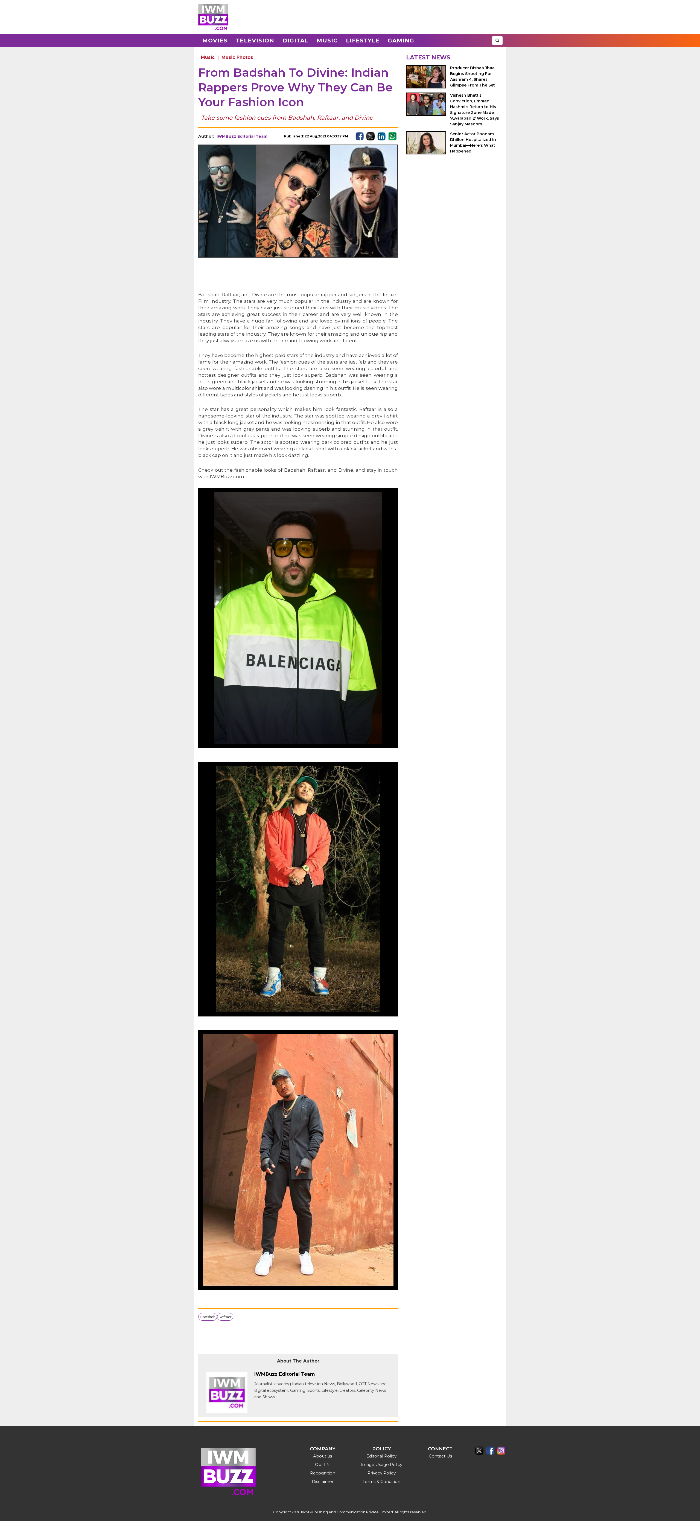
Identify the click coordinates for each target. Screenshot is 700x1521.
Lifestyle (363, 40)
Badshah (207, 1317)
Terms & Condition (381, 1481)
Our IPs (322, 1464)
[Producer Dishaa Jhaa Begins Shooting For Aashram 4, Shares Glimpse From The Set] (426, 76)
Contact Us (440, 1456)
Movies (215, 40)
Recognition (322, 1473)
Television (255, 40)
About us (322, 1456)
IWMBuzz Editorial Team (242, 136)
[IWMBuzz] (213, 17)
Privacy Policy (382, 1473)
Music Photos (237, 57)
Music (327, 40)
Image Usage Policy (381, 1464)
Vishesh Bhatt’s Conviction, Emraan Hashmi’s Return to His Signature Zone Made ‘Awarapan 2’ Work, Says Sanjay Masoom (474, 109)
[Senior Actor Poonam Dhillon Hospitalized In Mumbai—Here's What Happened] (426, 142)
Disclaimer (323, 1481)
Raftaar (225, 1317)
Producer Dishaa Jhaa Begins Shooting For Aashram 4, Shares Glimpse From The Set (472, 76)
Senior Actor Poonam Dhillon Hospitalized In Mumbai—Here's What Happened (473, 142)
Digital (295, 40)
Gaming (401, 40)
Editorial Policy (381, 1456)
